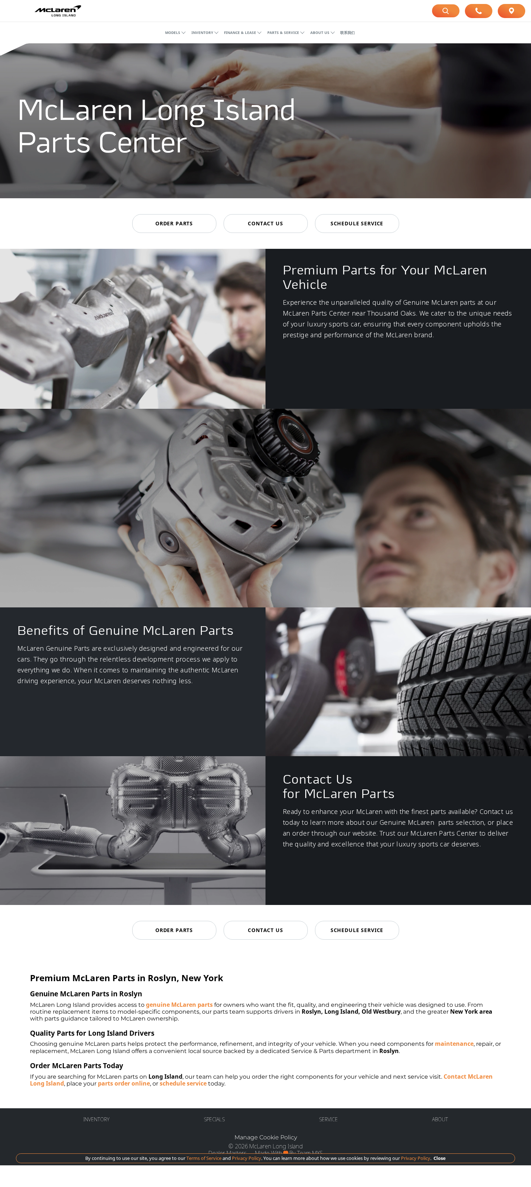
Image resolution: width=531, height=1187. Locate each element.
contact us (265, 223)
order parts (174, 223)
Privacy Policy (246, 1158)
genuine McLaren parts (179, 1005)
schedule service (357, 223)
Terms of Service (204, 1158)
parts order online (124, 1083)
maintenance (454, 1044)
